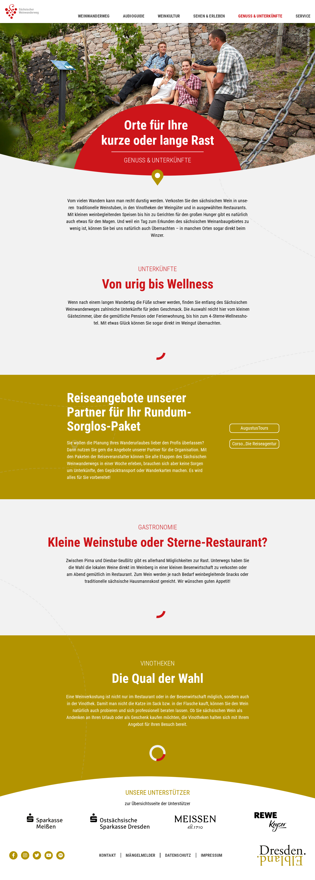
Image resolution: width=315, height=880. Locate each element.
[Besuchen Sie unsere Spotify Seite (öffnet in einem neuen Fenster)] (60, 855)
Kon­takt (107, 855)
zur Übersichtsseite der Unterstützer (157, 803)
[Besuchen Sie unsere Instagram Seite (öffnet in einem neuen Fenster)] (25, 855)
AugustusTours (254, 428)
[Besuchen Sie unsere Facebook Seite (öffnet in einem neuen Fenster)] (13, 855)
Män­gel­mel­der (140, 855)
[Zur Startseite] (41, 11)
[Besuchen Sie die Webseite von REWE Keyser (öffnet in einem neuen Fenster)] (270, 833)
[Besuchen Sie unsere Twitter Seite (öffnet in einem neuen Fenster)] (37, 855)
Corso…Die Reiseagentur (254, 443)
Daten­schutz (178, 855)
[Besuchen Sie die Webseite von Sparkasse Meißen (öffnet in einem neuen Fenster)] (44, 833)
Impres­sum (212, 855)
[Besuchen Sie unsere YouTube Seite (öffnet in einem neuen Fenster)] (49, 855)
